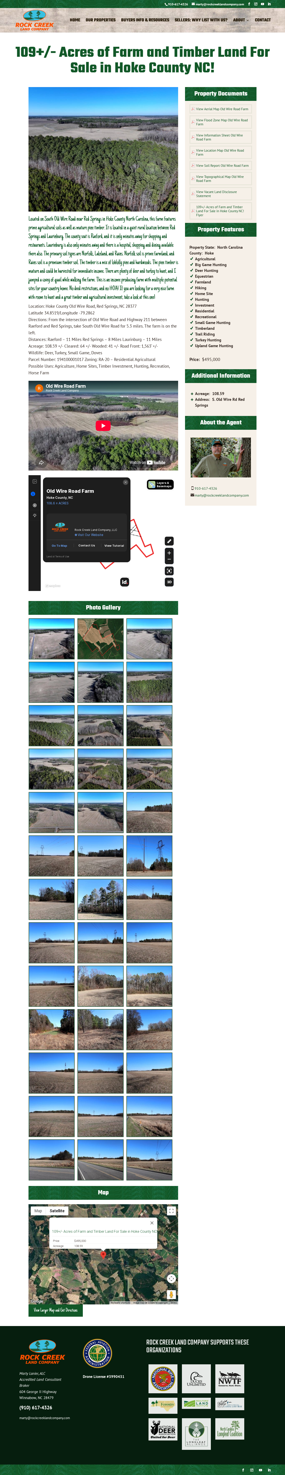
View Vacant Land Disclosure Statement (216, 194)
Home (75, 21)
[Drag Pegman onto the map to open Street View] (171, 1294)
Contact (263, 21)
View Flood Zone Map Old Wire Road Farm (222, 122)
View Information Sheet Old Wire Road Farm (219, 137)
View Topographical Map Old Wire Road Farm (220, 179)
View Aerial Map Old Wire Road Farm (222, 109)
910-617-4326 (178, 4)
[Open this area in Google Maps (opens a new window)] (37, 1301)
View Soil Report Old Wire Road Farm (222, 165)
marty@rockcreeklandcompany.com (222, 495)
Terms (173, 1303)
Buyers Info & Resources (145, 21)
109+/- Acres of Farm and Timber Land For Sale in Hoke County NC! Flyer (220, 211)
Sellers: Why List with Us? (201, 21)
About (239, 21)
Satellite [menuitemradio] (57, 1210)
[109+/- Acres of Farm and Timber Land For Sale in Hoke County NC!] (51, 658)
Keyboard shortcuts (120, 1303)
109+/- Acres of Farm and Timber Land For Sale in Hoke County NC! (104, 1231)
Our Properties (101, 21)
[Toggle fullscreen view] (171, 1210)
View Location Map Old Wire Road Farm (220, 152)
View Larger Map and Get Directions (55, 1310)
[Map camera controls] (171, 1278)
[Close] (152, 1223)
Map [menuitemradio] (38, 1210)
